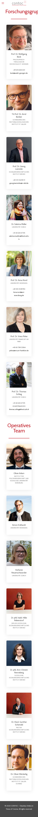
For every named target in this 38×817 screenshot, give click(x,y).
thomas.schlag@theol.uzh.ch (19, 409)
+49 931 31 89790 (19, 289)
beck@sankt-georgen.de (19, 73)
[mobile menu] (3, 3)
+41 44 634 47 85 (19, 233)
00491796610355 (19, 406)
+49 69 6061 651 (19, 70)
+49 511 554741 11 (19, 180)
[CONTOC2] (19, 3)
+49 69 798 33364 (19, 347)
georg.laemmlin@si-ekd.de (19, 183)
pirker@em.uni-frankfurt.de (19, 351)
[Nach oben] (2, 799)
